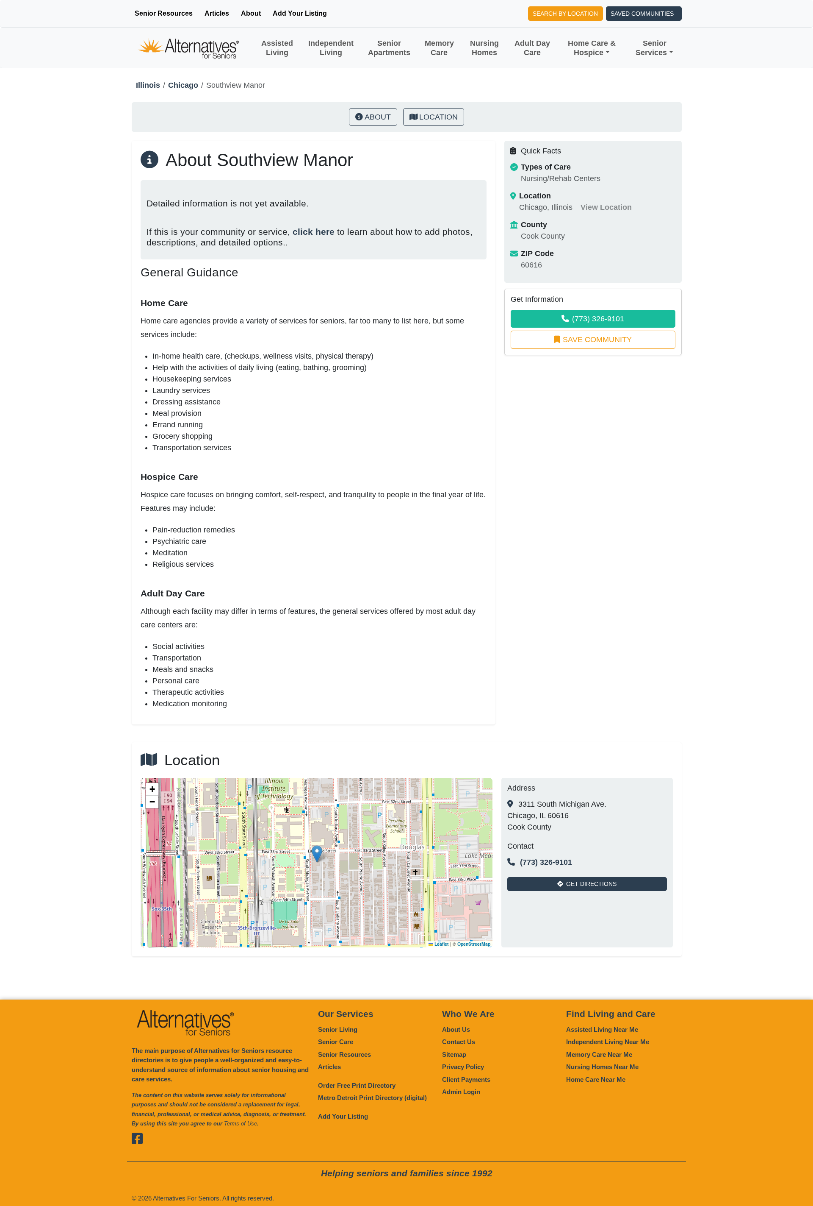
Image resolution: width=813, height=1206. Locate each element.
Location (438, 117)
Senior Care (335, 1041)
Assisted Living (277, 48)
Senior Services (651, 48)
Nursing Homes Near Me (602, 1066)
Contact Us (458, 1041)
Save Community (597, 339)
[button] (317, 854)
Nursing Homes (484, 48)
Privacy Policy (463, 1066)
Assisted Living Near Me (602, 1029)
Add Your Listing (300, 13)
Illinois (148, 85)
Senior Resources (164, 13)
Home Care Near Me (595, 1079)
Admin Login (461, 1091)
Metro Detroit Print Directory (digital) (372, 1097)
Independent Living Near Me (607, 1041)
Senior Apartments (389, 48)
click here (314, 232)
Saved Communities (642, 13)
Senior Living (337, 1029)
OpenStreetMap (473, 944)
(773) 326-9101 (598, 319)
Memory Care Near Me (599, 1054)
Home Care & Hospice (592, 48)
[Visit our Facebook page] (138, 1138)
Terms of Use (240, 1123)
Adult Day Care (532, 48)
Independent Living (331, 48)
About (251, 13)
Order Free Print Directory (356, 1085)
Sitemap (454, 1054)
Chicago (183, 85)
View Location (606, 207)
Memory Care (439, 48)
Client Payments (466, 1079)
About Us (456, 1029)
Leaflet (441, 944)
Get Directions (591, 883)
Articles (217, 13)
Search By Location (565, 13)
